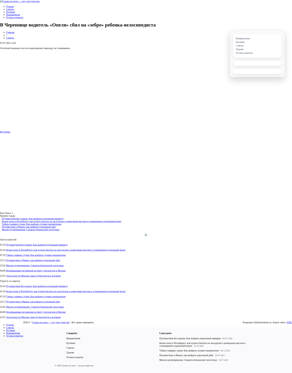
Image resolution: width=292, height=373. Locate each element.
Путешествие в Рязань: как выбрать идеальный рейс (29, 227)
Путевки (10, 12)
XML (289, 322)
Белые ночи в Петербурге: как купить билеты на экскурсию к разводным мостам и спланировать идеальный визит (61, 221)
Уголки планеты (14, 17)
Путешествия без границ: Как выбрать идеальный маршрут (33, 218)
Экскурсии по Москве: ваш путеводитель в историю (33, 276)
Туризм (10, 6)
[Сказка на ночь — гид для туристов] (20, 1)
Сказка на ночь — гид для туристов (50, 322)
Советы (10, 9)
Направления (13, 14)
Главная (10, 32)
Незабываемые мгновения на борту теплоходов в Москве (36, 270)
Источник (5, 132)
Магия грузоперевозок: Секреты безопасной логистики (30, 229)
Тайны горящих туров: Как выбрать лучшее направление (31, 224)
